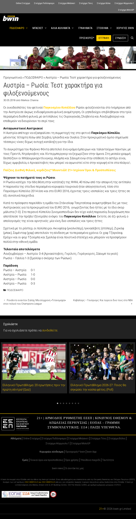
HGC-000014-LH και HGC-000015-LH (40, 482)
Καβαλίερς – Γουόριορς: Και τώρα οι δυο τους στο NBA (103, 300)
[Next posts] (133, 371)
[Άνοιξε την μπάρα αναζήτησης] (132, 38)
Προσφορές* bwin (75, 451)
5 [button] (69, 403)
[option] (34, 367)
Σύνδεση (120, 38)
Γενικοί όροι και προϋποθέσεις (46, 460)
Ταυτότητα (108, 460)
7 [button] (75, 403)
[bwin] (11, 18)
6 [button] (72, 403)
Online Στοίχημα (23, 3)
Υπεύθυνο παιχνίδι (90, 460)
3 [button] (63, 403)
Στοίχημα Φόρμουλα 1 (124, 3)
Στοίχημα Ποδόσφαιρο (44, 3)
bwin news (57, 468)
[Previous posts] (2, 371)
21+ (101, 508)
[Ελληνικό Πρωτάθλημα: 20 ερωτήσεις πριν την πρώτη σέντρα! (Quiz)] (34, 377)
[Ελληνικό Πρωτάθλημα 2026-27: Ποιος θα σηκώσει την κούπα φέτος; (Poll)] (102, 377)
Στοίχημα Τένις (86, 3)
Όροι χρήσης (72, 460)
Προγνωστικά (12, 77)
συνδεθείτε (50, 330)
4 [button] (66, 403)
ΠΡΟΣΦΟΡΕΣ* (86, 38)
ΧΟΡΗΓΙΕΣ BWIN (125, 28)
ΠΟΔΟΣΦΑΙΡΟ (16, 28)
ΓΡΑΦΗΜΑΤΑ (85, 28)
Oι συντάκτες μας (74, 468)
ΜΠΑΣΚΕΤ (37, 28)
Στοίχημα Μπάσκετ (66, 3)
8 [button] (78, 403)
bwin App (92, 451)
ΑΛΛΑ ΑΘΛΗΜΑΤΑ (60, 28)
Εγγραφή (104, 38)
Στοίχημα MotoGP (126, 10)
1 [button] (57, 403)
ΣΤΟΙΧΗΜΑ (102, 28)
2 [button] (60, 403)
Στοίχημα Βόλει (104, 3)
